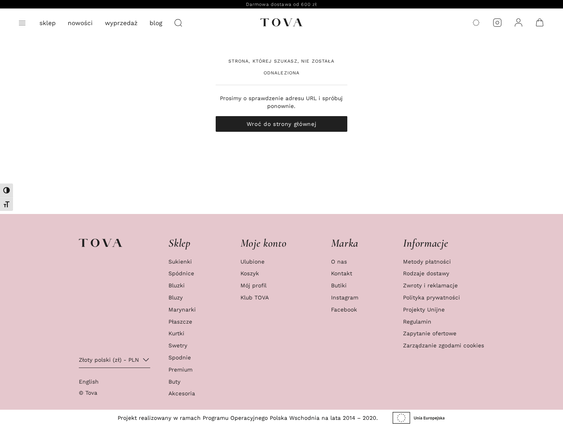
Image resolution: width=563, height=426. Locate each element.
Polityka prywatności (431, 297)
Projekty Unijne (424, 309)
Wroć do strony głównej (282, 124)
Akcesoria (181, 393)
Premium (180, 369)
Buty (174, 381)
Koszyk (249, 273)
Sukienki (180, 261)
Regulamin (417, 321)
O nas (339, 261)
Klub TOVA (254, 297)
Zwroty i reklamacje (430, 285)
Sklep (47, 23)
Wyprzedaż (121, 23)
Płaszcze (180, 321)
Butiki (339, 285)
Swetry (177, 345)
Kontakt (341, 273)
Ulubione (252, 261)
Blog (156, 23)
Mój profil (253, 285)
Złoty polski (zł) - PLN (109, 360)
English (89, 381)
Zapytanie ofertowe (429, 333)
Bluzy (175, 297)
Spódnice (181, 273)
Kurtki (176, 333)
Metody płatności (427, 261)
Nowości (80, 23)
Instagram (344, 297)
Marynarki (182, 309)
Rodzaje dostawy (426, 273)
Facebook (344, 309)
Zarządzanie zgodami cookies (443, 345)
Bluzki (176, 285)
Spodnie (179, 357)
